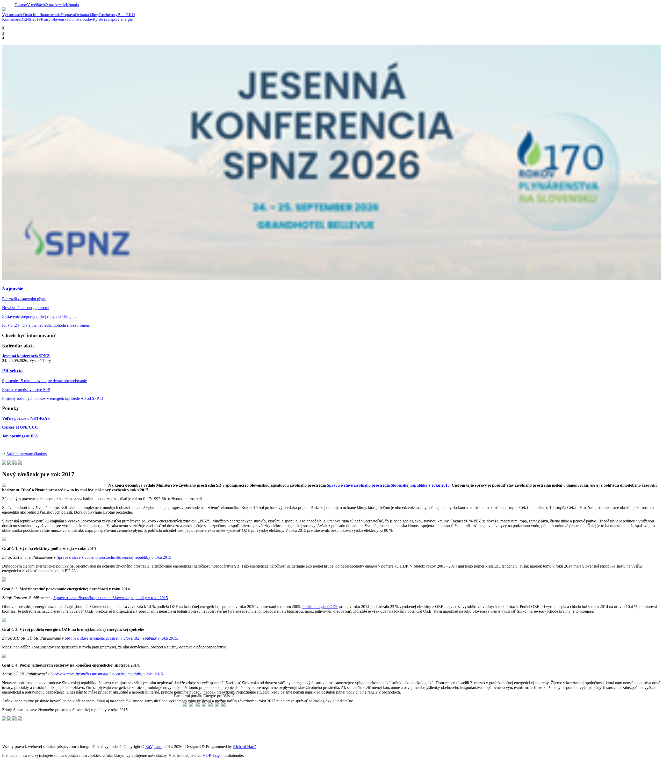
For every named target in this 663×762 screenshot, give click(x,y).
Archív (60, 5)
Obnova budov (80, 19)
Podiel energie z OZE (320, 606)
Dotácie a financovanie (42, 14)
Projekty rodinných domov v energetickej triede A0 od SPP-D (52, 398)
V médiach (36, 5)
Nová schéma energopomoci (25, 307)
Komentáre (11, 19)
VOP (207, 755)
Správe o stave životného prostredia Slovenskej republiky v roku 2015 (114, 557)
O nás (49, 5)
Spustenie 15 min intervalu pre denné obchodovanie (44, 381)
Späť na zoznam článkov (26, 454)
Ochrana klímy (87, 14)
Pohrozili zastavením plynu (24, 299)
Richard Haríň (244, 746)
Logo (217, 755)
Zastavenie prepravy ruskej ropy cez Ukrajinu (39, 316)
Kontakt (72, 5)
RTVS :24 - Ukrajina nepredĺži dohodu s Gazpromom (46, 325)
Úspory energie (120, 19)
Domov (21, 5)
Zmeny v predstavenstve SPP (26, 389)
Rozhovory (108, 14)
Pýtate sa (100, 19)
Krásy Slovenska (54, 19)
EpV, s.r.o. (153, 746)
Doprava (68, 14)
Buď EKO (126, 14)
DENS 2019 (30, 19)
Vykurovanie (12, 14)
